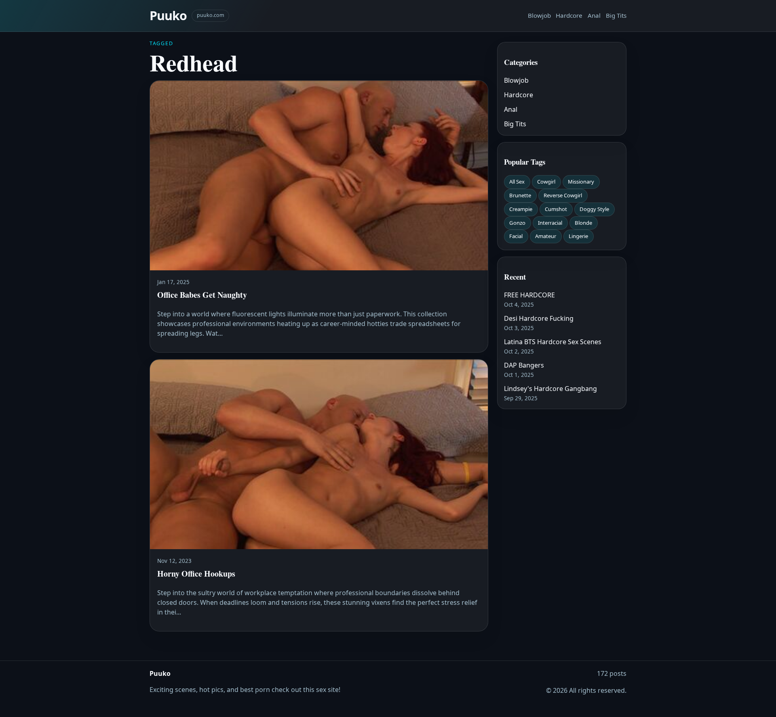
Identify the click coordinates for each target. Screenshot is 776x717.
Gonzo (517, 222)
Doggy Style (594, 209)
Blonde (583, 222)
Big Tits (616, 15)
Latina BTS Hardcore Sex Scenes (552, 341)
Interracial (550, 222)
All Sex (517, 181)
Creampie (520, 209)
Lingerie (578, 236)
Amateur (545, 236)
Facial (516, 236)
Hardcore (569, 15)
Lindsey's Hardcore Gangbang (550, 388)
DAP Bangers (524, 365)
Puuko (168, 15)
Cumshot (556, 209)
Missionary (581, 181)
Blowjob (539, 15)
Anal (594, 15)
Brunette (520, 195)
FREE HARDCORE (529, 295)
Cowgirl (546, 181)
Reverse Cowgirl (563, 195)
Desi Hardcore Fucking (539, 318)
